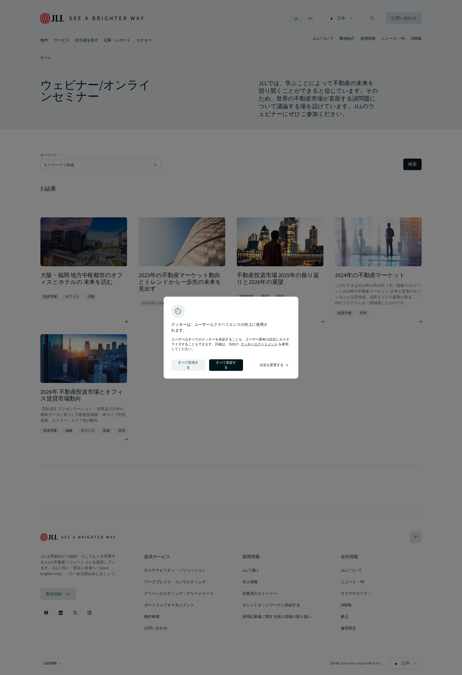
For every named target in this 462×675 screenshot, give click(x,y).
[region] (231, 338)
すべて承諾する (226, 365)
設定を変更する (274, 365)
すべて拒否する (188, 365)
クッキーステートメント (259, 344)
